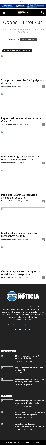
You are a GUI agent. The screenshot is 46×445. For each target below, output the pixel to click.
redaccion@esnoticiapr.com (28, 325)
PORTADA (19, 361)
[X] (25, 330)
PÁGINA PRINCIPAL (28, 39)
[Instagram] (20, 330)
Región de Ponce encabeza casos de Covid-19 (21, 120)
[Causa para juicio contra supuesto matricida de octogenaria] (23, 257)
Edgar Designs (34, 442)
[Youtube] (30, 330)
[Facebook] (15, 330)
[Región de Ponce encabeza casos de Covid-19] (23, 104)
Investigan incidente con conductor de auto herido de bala (29, 425)
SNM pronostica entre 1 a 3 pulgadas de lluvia (22, 81)
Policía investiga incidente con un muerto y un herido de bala (20, 158)
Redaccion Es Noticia (8, 86)
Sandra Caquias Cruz (9, 124)
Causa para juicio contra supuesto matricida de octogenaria (20, 273)
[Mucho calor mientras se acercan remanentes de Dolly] (23, 219)
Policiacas (19, 384)
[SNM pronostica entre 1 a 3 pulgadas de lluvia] (23, 66)
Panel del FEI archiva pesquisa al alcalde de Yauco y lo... (19, 196)
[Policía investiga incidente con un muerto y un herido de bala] (23, 142)
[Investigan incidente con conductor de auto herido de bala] (7, 427)
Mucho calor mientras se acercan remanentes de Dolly (20, 234)
